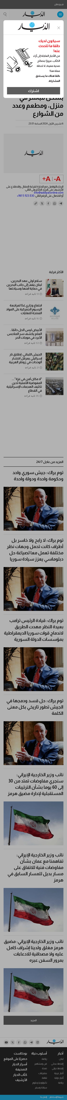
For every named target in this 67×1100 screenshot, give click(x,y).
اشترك (33, 91)
